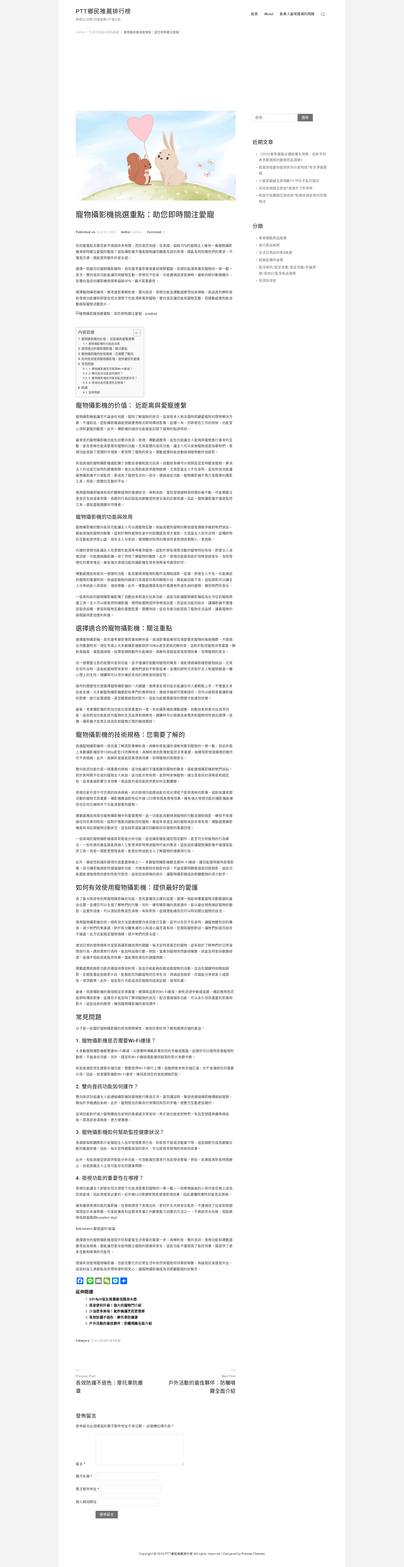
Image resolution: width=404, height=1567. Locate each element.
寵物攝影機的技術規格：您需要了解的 (107, 354)
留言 (80, 1464)
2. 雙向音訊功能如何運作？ (106, 373)
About (269, 14)
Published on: (86, 232)
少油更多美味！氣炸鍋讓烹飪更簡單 (117, 1311)
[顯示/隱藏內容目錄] (135, 332)
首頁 (254, 14)
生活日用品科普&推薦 (106, 1340)
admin (137, 232)
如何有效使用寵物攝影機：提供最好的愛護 (110, 359)
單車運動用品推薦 (273, 238)
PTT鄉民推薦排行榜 (103, 11)
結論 (84, 387)
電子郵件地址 (87, 1489)
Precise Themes (253, 1553)
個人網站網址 (86, 1502)
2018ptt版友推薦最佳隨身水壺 (113, 1299)
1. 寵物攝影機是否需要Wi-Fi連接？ (111, 368)
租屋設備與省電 (271, 260)
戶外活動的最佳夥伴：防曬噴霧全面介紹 (120, 1323)
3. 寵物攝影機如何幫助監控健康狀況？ (113, 378)
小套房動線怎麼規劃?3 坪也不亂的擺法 (289, 181)
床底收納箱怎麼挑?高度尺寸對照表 (286, 188)
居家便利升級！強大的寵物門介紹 (115, 1305)
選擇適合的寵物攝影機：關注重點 (104, 349)
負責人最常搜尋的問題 (297, 14)
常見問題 (87, 364)
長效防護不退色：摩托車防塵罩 (113, 1317)
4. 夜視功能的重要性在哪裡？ (107, 382)
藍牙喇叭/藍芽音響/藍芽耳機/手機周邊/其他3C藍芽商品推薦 (287, 270)
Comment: (155, 232)
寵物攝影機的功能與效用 (104, 343)
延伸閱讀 (94, 392)
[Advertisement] (202, 72)
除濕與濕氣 (267, 281)
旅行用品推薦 (269, 245)
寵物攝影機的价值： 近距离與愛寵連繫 (107, 339)
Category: (83, 1340)
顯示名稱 (84, 1476)
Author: (127, 232)
